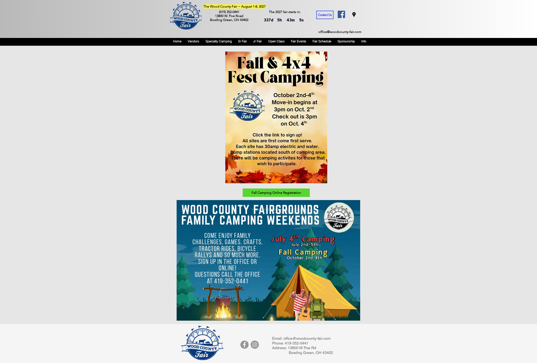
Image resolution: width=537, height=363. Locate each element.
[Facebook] (244, 345)
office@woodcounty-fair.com (339, 32)
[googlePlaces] (354, 14)
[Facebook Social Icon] (341, 14)
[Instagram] (255, 345)
